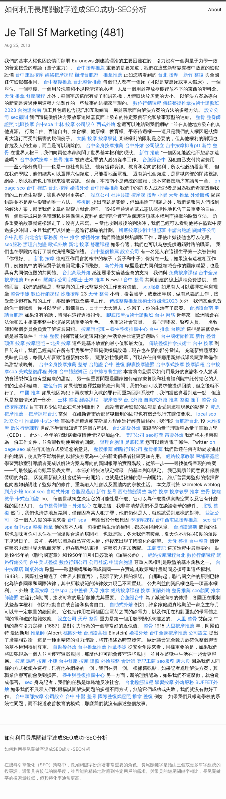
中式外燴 (49, 421)
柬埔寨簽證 (207, 456)
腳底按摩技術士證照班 (142, 230)
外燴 (53, 371)
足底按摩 (134, 442)
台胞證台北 (187, 421)
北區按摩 (24, 124)
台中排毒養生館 (105, 371)
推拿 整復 (179, 400)
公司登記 (98, 562)
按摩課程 (195, 364)
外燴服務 (199, 195)
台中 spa (76, 520)
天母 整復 (177, 541)
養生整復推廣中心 (129, 329)
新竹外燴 (114, 265)
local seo (206, 414)
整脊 (82, 364)
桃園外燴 (72, 633)
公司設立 (85, 124)
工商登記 (156, 548)
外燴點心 (81, 506)
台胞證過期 (83, 491)
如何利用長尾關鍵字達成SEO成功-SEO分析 (75, 9)
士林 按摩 (64, 124)
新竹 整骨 (205, 336)
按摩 (145, 590)
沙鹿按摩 (70, 294)
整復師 (84, 202)
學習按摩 (164, 682)
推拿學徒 (117, 647)
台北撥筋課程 (139, 682)
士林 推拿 (94, 280)
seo (207, 520)
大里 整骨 (187, 619)
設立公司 (100, 195)
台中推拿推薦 (92, 647)
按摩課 (138, 195)
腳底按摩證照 (140, 364)
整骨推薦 (153, 449)
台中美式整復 (43, 562)
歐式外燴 (57, 244)
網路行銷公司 (128, 449)
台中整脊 (198, 541)
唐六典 (183, 661)
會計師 (128, 661)
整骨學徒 (20, 294)
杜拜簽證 (120, 195)
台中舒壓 (68, 661)
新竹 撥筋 (149, 152)
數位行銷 (53, 385)
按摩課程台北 (43, 414)
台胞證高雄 (95, 633)
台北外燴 (133, 400)
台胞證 (178, 329)
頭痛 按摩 (14, 343)
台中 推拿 (69, 237)
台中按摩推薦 (91, 68)
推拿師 (32, 421)
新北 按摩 (79, 244)
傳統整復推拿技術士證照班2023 (143, 301)
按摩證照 (35, 343)
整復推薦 (103, 449)
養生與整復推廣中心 (83, 675)
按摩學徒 (107, 138)
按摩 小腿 (157, 195)
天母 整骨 (98, 294)
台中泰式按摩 (34, 159)
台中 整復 (114, 364)
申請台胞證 (179, 230)
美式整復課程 (33, 371)
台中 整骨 (133, 280)
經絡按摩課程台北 (166, 555)
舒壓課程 (35, 96)
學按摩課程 (142, 520)
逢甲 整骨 (201, 400)
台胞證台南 (29, 110)
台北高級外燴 (76, 272)
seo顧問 (19, 117)
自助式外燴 (155, 400)
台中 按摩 (203, 343)
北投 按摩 (60, 343)
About (215, 9)
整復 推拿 (43, 527)
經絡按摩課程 (59, 75)
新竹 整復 (193, 75)
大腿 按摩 (87, 138)
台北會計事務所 (41, 237)
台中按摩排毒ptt (183, 145)
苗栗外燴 (174, 435)
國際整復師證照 (114, 696)
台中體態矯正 (73, 371)
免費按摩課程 (183, 272)
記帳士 (76, 280)
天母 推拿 (14, 96)
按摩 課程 (25, 661)
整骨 (200, 117)
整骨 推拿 (63, 159)
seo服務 (13, 244)
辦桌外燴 (34, 569)
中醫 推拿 (30, 393)
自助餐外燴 (65, 647)
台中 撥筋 (36, 188)
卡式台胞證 (27, 498)
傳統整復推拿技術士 (170, 343)
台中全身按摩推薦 (105, 145)
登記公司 (135, 435)
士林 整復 (49, 336)
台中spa (44, 124)
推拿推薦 (112, 75)
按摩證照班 (93, 329)
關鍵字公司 (204, 230)
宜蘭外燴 (161, 590)
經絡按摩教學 (180, 456)
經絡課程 (88, 400)
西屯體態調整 (132, 491)
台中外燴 (134, 145)
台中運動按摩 (29, 75)
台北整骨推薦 (87, 82)
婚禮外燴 (79, 188)
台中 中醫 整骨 (81, 696)
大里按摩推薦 (180, 626)
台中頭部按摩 (29, 696)
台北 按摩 (168, 75)
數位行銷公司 (73, 562)
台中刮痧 (13, 237)
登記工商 (146, 661)
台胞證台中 (154, 159)
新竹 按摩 (158, 491)
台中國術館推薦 (177, 336)
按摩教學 (112, 400)
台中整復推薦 (58, 82)
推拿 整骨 (200, 491)
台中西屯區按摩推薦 (176, 520)
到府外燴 (13, 491)
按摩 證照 (89, 661)
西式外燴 (106, 124)
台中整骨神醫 (53, 506)
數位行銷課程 (147, 103)
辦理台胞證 (86, 75)
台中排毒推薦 (104, 188)
